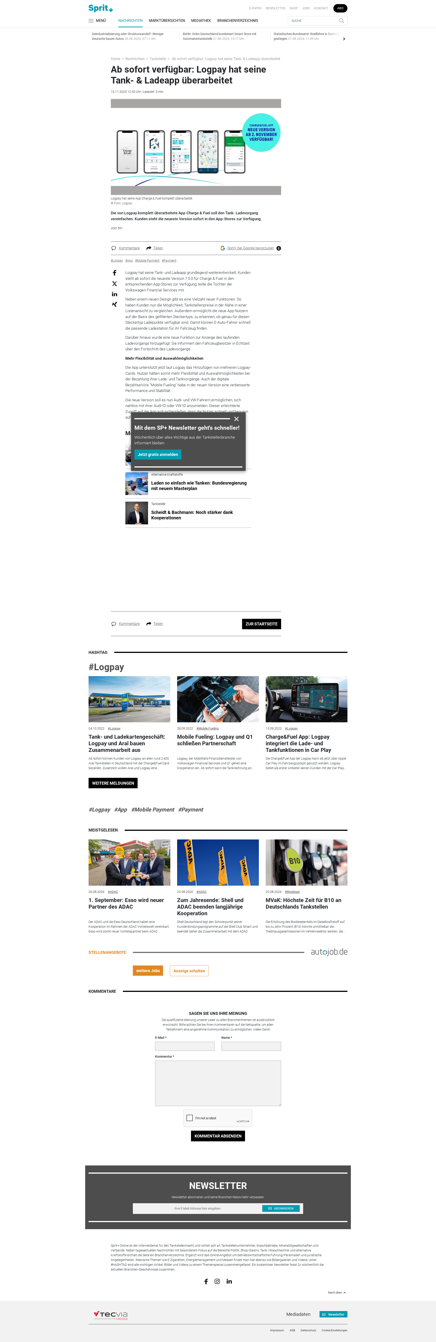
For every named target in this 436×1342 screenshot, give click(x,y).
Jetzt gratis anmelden (158, 454)
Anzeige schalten (189, 970)
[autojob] (329, 952)
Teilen (158, 248)
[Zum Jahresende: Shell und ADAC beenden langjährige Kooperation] (218, 862)
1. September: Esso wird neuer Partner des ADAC (126, 903)
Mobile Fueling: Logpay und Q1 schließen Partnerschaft (215, 740)
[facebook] (206, 1281)
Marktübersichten (167, 20)
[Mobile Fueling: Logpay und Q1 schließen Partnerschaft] (218, 699)
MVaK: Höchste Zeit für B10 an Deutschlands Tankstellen (303, 903)
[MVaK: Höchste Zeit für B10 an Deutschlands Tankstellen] (306, 862)
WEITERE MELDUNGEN (113, 783)
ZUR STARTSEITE (261, 624)
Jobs (306, 8)
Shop (294, 8)
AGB (292, 1330)
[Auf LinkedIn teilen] (114, 294)
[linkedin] (229, 1281)
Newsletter (275, 8)
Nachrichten (130, 20)
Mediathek (201, 20)
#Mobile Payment (152, 809)
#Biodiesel (292, 892)
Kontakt (321, 8)
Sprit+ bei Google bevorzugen (250, 248)
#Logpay (106, 667)
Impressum (277, 1330)
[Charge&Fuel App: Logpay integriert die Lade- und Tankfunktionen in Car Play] (306, 699)
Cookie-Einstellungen (334, 1330)
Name (225, 1037)
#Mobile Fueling (207, 728)
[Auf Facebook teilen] (114, 272)
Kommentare (129, 248)
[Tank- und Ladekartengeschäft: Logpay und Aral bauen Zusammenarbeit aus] (129, 699)
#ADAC (113, 892)
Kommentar (163, 1056)
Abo (340, 8)
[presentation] (344, 38)
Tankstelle (158, 59)
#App (120, 809)
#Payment (190, 809)
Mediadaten (298, 1314)
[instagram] (217, 1281)
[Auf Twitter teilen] (114, 283)
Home (115, 59)
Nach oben (335, 1292)
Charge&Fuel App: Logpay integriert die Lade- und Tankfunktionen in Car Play (298, 743)
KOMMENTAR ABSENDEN (218, 1136)
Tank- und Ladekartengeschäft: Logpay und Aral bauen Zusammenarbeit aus (127, 743)
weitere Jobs (148, 970)
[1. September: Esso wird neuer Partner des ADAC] (129, 862)
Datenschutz (308, 1330)
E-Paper (255, 8)
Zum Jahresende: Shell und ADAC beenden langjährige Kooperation (210, 907)
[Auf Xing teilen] (114, 304)
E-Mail (159, 1037)
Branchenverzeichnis (237, 20)
